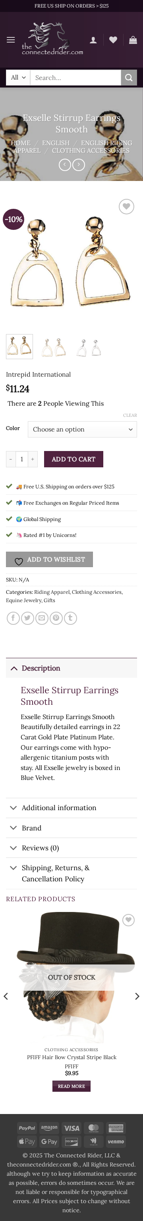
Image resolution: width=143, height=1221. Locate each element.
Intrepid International (38, 374)
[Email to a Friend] (41, 618)
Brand (32, 827)
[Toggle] (13, 668)
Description (41, 668)
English (56, 143)
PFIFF (71, 1066)
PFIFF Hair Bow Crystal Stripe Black (71, 1057)
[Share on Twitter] (27, 618)
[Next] (124, 262)
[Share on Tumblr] (70, 618)
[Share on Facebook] (13, 618)
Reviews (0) (40, 847)
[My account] (93, 40)
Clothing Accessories (90, 150)
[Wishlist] (113, 40)
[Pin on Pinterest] (56, 618)
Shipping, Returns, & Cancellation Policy (55, 873)
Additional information (59, 807)
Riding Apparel (52, 592)
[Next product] (65, 165)
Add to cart (74, 459)
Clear (130, 415)
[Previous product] (78, 165)
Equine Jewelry (23, 600)
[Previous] (19, 262)
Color (13, 428)
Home (21, 143)
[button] (10, 39)
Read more (71, 1086)
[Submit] (129, 77)
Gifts (49, 600)
